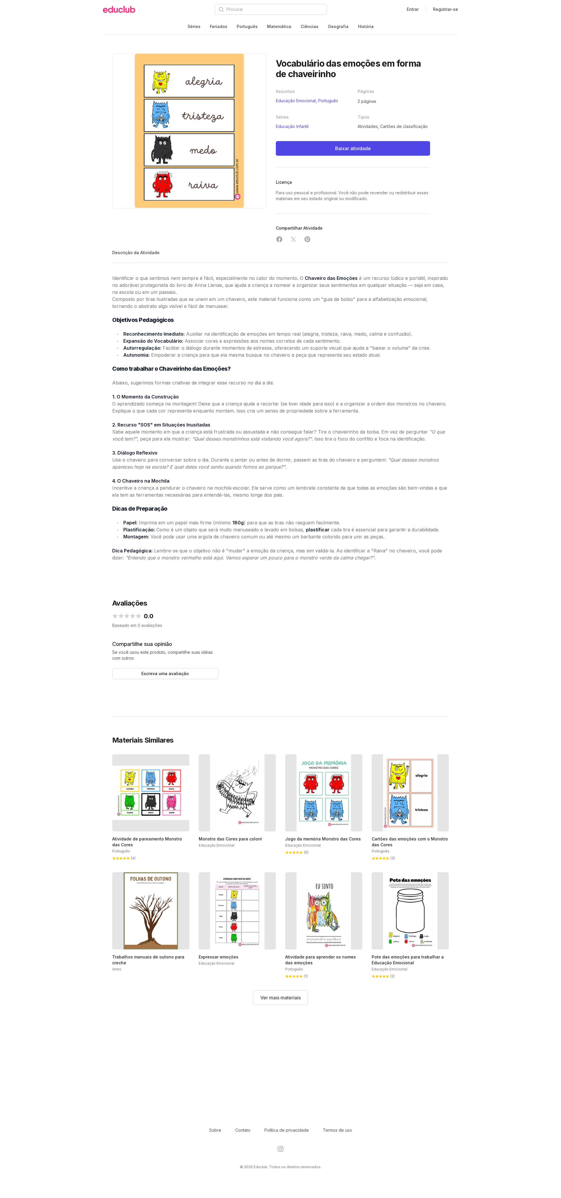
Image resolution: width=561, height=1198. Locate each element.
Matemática (279, 26)
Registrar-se (445, 9)
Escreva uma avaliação (165, 673)
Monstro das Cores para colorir (230, 838)
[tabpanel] (189, 131)
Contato (242, 1130)
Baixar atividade (353, 148)
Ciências (309, 26)
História (366, 26)
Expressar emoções (218, 956)
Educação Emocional (296, 100)
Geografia (338, 26)
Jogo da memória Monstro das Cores (323, 838)
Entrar (413, 9)
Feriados (218, 26)
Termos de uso (337, 1130)
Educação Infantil (292, 126)
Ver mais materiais (280, 998)
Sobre (215, 1130)
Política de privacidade (286, 1130)
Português (247, 26)
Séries (194, 26)
